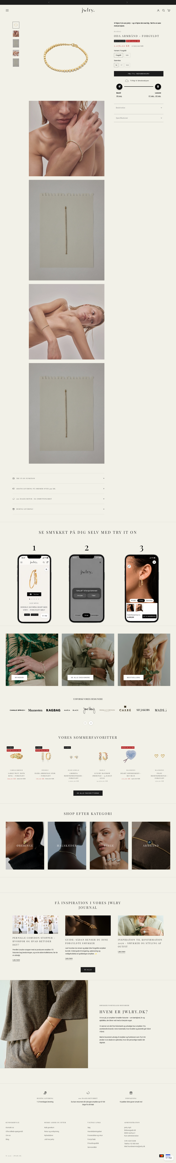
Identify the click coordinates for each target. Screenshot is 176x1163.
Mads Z (102, 770)
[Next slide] (91, 723)
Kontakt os (10, 1127)
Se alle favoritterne (88, 793)
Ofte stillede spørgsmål (14, 1131)
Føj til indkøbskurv (138, 74)
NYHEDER (19, 677)
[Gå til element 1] (16, 25)
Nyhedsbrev (48, 1135)
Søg (89, 1127)
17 (121, 65)
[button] (138, 108)
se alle (88, 970)
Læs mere (16, 960)
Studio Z (45, 770)
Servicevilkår (92, 1147)
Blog (7, 1139)
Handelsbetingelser (95, 1131)
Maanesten (130, 770)
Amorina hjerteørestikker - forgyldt (73, 775)
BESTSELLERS (133, 677)
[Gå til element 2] (16, 33)
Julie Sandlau (73, 770)
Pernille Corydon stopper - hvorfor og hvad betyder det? (34, 941)
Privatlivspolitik (93, 1143)
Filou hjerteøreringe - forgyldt (159, 775)
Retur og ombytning (51, 1131)
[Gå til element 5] (16, 62)
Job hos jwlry (49, 1139)
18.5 (127, 65)
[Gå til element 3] (16, 43)
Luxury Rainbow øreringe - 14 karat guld (102, 775)
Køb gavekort (49, 1127)
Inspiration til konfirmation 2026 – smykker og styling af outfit (140, 943)
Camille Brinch (16, 770)
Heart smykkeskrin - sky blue (131, 774)
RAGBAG (117, 31)
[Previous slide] (85, 723)
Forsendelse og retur (95, 1135)
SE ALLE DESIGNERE (80, 677)
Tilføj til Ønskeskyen (139, 81)
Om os (8, 1135)
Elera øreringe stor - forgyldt (45, 774)
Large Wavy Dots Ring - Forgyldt (16, 774)
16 (116, 65)
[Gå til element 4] (16, 53)
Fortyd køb (92, 1139)
